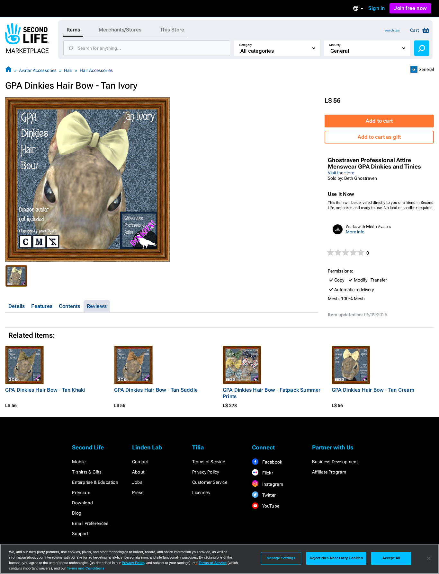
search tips (392, 30)
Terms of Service (208, 461)
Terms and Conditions (85, 568)
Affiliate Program (329, 471)
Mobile (78, 461)
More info (355, 231)
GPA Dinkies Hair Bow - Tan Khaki (45, 390)
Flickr (267, 472)
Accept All (391, 558)
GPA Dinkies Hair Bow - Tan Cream (373, 390)
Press (137, 492)
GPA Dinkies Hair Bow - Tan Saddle (156, 390)
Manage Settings (281, 558)
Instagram (272, 484)
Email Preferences (90, 523)
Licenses (201, 492)
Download (82, 502)
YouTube (270, 506)
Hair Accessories (96, 70)
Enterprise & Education (95, 482)
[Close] (429, 558)
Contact (140, 461)
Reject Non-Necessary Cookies (336, 558)
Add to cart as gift (379, 137)
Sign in (376, 8)
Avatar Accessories (38, 70)
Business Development (335, 461)
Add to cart (379, 121)
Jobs (137, 482)
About (138, 471)
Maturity (335, 45)
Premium (81, 492)
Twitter (268, 495)
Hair (68, 70)
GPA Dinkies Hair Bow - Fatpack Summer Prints (271, 393)
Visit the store (341, 172)
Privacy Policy (205, 471)
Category (245, 45)
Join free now (410, 8)
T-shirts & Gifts (87, 471)
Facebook (271, 462)
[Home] (8, 70)
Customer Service (209, 482)
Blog (76, 513)
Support (80, 533)
